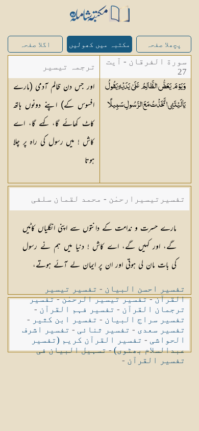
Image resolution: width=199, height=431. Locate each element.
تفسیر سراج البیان (145, 319)
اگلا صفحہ (35, 45)
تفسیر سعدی (161, 329)
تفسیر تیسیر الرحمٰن (104, 299)
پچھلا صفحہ (163, 45)
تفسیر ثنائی (103, 329)
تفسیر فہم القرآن (77, 309)
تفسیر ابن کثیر (64, 319)
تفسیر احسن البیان (145, 289)
